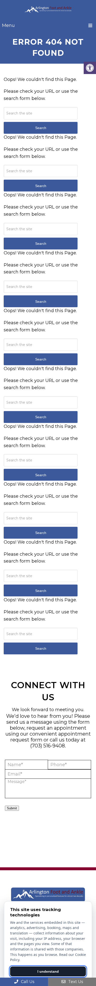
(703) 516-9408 (47, 746)
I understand (48, 971)
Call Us (27, 981)
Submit (12, 808)
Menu (8, 25)
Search (40, 128)
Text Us (75, 981)
